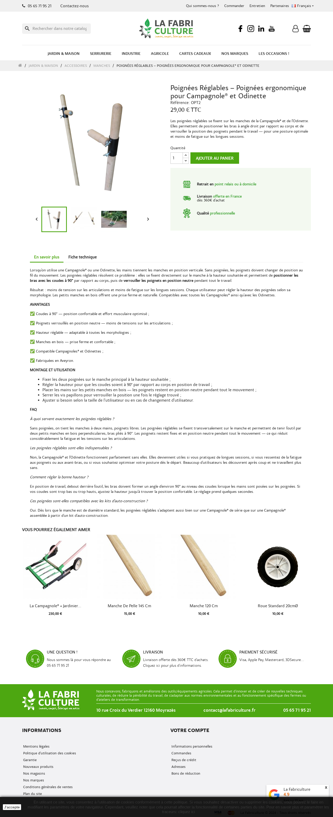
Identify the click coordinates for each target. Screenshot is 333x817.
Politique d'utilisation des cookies (49, 753)
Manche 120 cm (204, 606)
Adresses (177, 766)
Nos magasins (33, 773)
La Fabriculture (297, 789)
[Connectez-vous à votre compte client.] (296, 29)
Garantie (29, 760)
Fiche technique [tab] (82, 257)
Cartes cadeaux (195, 53)
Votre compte (189, 730)
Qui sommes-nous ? (202, 5)
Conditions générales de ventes (47, 787)
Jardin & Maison (64, 53)
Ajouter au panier (215, 158)
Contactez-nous (74, 6)
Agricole (160, 53)
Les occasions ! (274, 53)
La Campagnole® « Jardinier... (55, 606)
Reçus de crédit (183, 760)
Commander (234, 5)
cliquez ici (186, 811)
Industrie (131, 53)
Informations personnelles (191, 746)
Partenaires (279, 5)
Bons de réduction (185, 773)
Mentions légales (35, 746)
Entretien (257, 5)
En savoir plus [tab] (46, 257)
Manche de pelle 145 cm (129, 606)
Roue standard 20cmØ (278, 606)
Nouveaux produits (37, 766)
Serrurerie (100, 53)
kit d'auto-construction (88, 515)
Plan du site (32, 794)
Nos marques (234, 53)
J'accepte (12, 807)
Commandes (180, 753)
